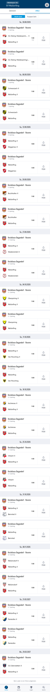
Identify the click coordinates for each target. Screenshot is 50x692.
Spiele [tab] (37, 11)
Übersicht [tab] (12, 11)
